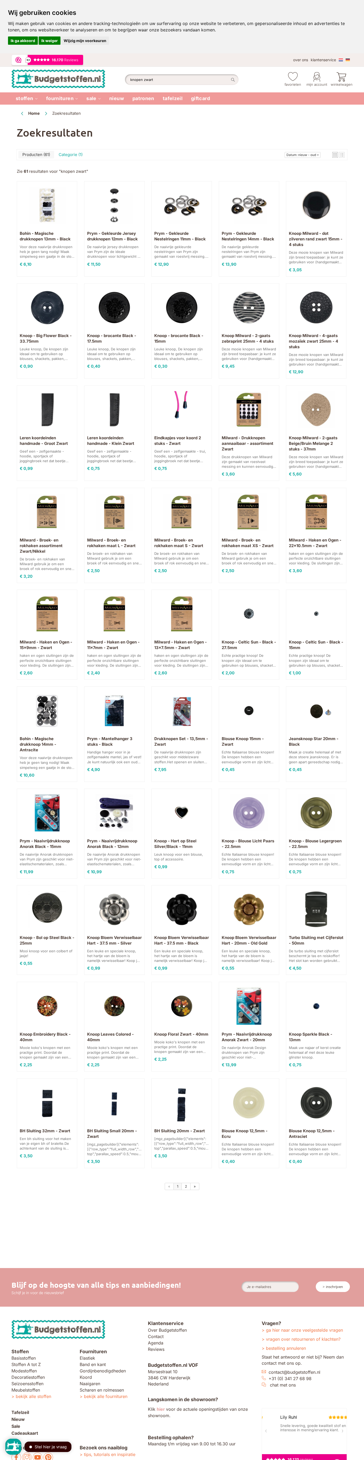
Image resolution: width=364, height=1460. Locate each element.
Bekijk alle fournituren (105, 1396)
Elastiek (87, 1358)
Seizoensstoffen (27, 1383)
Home (34, 113)
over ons (300, 60)
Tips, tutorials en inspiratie (109, 1454)
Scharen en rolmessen (102, 1390)
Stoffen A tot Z (26, 1364)
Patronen (143, 98)
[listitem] (26, 98)
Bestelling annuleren (286, 1348)
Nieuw (116, 98)
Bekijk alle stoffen (33, 1396)
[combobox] (181, 79)
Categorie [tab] (70, 154)
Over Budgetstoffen (167, 1330)
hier (161, 1409)
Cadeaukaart (24, 1433)
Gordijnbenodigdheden (103, 1370)
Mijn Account (316, 84)
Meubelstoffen (25, 1390)
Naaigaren (90, 1383)
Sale (91, 98)
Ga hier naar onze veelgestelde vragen (304, 1330)
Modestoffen (24, 1370)
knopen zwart (73, 171)
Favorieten (293, 84)
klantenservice (323, 60)
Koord (86, 1377)
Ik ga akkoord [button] (23, 40)
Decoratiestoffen (28, 1377)
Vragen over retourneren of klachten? (303, 1339)
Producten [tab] (35, 154)
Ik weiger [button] (49, 40)
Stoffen (24, 98)
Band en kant (93, 1364)
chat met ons (283, 1385)
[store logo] (68, 79)
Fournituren (60, 98)
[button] (335, 155)
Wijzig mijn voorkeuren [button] (85, 40)
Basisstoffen (23, 1358)
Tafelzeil (173, 98)
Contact (156, 1336)
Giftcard (200, 98)
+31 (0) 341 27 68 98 (290, 1378)
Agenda (155, 1343)
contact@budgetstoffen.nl (294, 1372)
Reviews (156, 1349)
